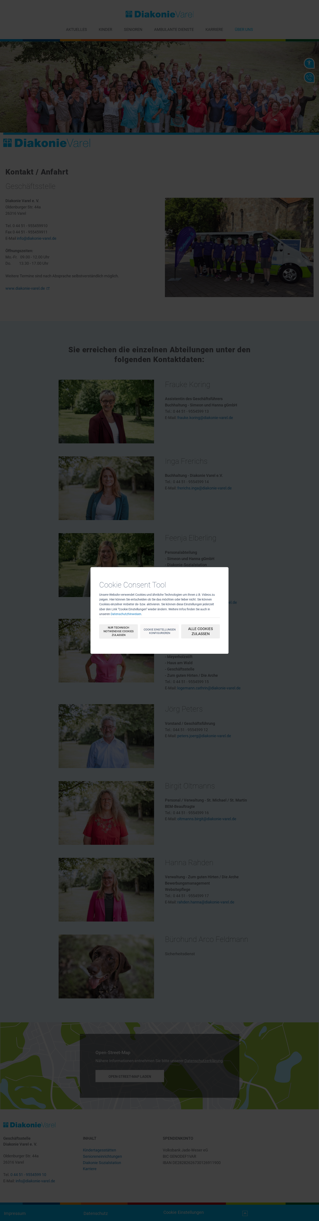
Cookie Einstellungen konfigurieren (160, 631)
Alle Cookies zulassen (200, 631)
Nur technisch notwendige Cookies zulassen (119, 631)
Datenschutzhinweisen (126, 614)
